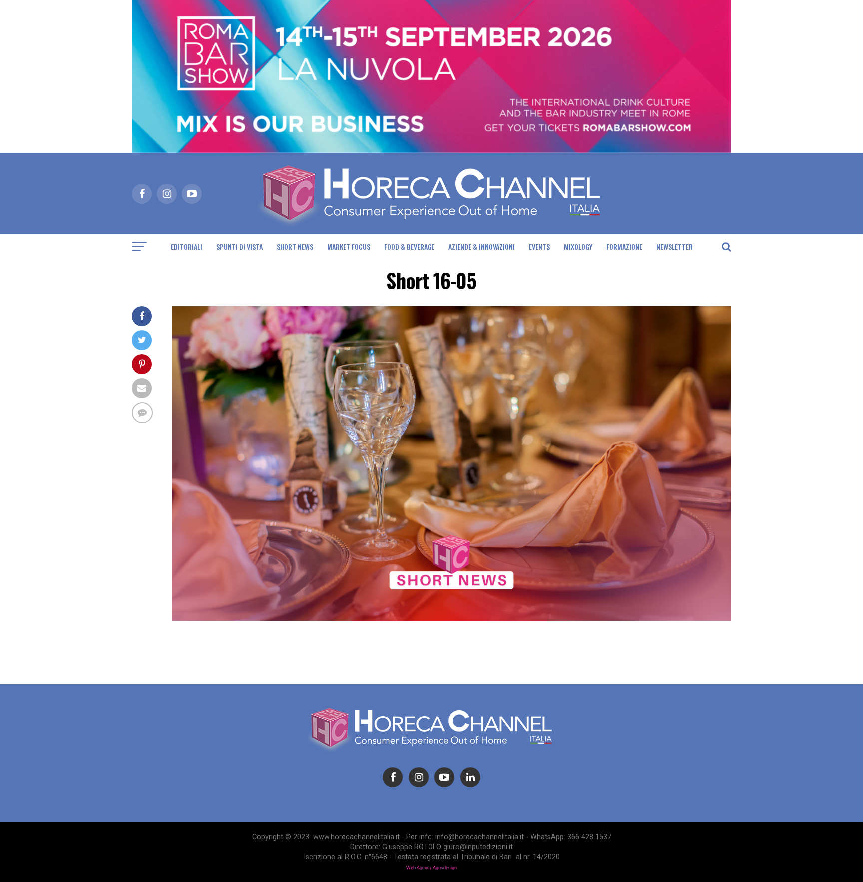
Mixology (578, 246)
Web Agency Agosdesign (431, 867)
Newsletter (674, 246)
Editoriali (186, 246)
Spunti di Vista (239, 246)
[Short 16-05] (451, 618)
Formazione (624, 246)
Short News (295, 246)
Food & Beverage (409, 246)
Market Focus (348, 246)
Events (539, 246)
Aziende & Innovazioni (481, 246)
